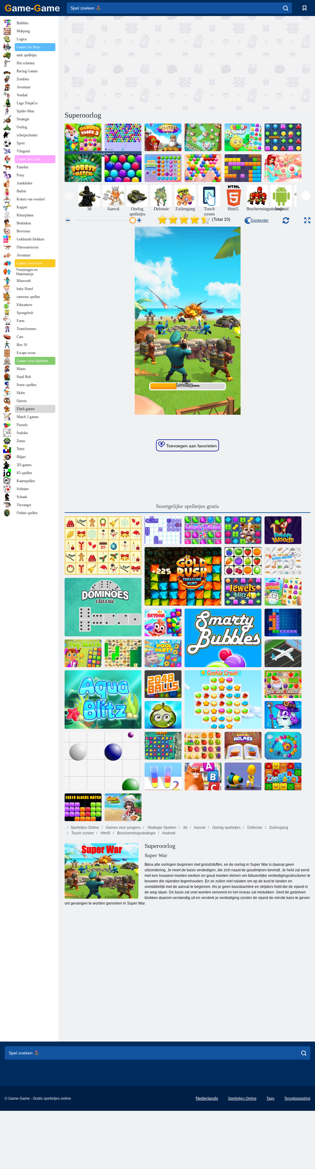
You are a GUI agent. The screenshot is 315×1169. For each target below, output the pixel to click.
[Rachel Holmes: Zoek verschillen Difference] (243, 746)
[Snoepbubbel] (283, 168)
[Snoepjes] (243, 137)
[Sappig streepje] (203, 746)
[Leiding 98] (103, 761)
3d (184, 827)
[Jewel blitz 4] (243, 592)
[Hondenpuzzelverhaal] (243, 530)
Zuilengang (278, 827)
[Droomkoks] (123, 807)
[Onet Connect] (243, 561)
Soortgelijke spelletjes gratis (187, 506)
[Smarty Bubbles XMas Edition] (123, 168)
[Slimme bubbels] (223, 638)
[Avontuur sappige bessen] (163, 715)
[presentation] (69, 195)
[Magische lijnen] (163, 168)
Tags (270, 1098)
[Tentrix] (283, 622)
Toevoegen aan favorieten (191, 445)
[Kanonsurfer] (243, 776)
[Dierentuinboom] (283, 776)
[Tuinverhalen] (283, 684)
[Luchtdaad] (163, 622)
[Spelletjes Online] (32, 8)
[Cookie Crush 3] (223, 699)
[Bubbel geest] (203, 168)
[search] (285, 8)
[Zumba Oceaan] (283, 746)
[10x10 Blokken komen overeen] (83, 807)
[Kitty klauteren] (203, 776)
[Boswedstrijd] (83, 168)
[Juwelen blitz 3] (163, 746)
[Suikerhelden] (283, 592)
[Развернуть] (307, 220)
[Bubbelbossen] (283, 530)
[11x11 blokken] (243, 168)
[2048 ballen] (163, 684)
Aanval (199, 827)
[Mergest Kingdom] (163, 137)
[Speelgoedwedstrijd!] (83, 653)
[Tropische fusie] (203, 137)
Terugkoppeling (297, 1098)
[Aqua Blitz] (103, 699)
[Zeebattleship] (163, 530)
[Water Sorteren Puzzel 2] (163, 776)
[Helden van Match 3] (283, 715)
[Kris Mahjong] (123, 653)
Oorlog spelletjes (226, 827)
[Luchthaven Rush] (283, 653)
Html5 (105, 833)
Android (168, 833)
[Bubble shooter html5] (123, 137)
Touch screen (82, 833)
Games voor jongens (123, 827)
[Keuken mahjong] (283, 561)
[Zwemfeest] (163, 653)
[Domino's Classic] (103, 607)
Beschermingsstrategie (136, 833)
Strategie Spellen (161, 827)
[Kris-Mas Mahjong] (103, 545)
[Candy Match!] (203, 530)
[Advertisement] (126, 62)
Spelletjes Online (84, 827)
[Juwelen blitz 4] (283, 137)
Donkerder (260, 220)
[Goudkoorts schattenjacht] (183, 576)
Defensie (254, 827)
